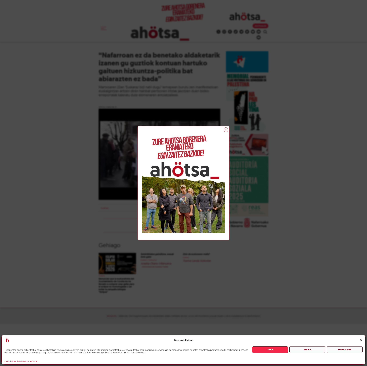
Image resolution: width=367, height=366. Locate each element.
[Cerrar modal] (226, 129)
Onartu (270, 349)
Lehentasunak (344, 349)
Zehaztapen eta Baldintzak (27, 361)
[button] (361, 340)
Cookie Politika (10, 361)
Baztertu (307, 349)
